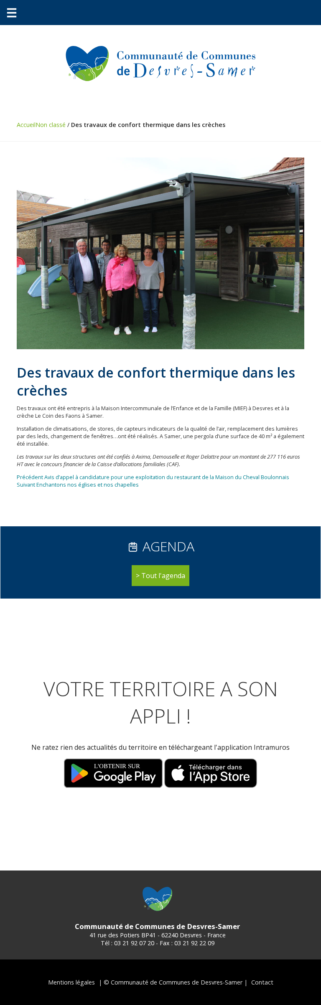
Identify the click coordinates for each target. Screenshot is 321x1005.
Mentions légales (71, 982)
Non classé (51, 125)
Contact (262, 982)
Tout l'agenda (163, 575)
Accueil (26, 125)
